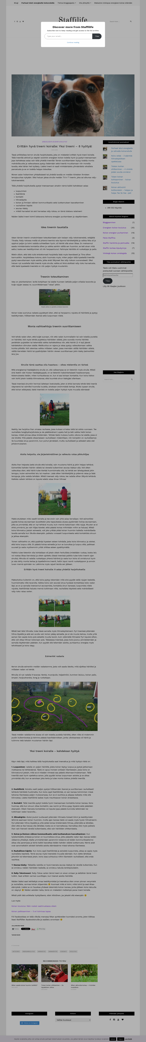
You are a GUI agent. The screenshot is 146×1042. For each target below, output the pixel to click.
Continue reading (73, 42)
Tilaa (97, 36)
